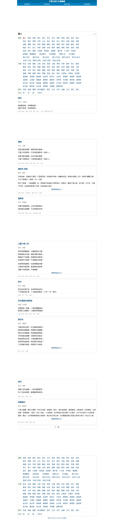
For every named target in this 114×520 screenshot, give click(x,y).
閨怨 (24, 48)
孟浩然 (45, 77)
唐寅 (23, 386)
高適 (72, 70)
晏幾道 (78, 80)
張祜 (72, 67)
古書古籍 (87, 4)
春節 (34, 51)
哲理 (77, 44)
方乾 (77, 70)
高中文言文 (76, 57)
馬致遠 (38, 83)
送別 (53, 44)
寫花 (72, 38)
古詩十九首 (27, 60)
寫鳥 (72, 41)
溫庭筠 (25, 80)
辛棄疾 (70, 73)
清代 (77, 89)
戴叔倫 (32, 86)
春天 (39, 38)
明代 (72, 89)
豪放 (72, 48)
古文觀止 (72, 54)
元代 (67, 89)
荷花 (24, 41)
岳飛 (48, 70)
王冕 (23, 146)
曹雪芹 (24, 323)
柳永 (29, 67)
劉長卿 (78, 77)
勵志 (72, 44)
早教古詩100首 (48, 111)
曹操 (24, 67)
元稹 (53, 64)
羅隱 (67, 67)
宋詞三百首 (56, 60)
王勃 (29, 70)
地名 (34, 44)
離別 (48, 44)
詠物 (34, 38)
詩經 (77, 48)
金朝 (63, 89)
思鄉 (58, 44)
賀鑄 (43, 73)
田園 (24, 44)
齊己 (72, 64)
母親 (43, 48)
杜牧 (43, 64)
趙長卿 (78, 83)
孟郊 (53, 67)
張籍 (39, 67)
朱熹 (67, 70)
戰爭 (53, 48)
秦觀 (24, 73)
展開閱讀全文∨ (57, 189)
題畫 (27, 163)
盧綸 (43, 70)
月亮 (39, 41)
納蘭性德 (59, 86)
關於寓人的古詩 (51, 518)
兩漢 (29, 89)
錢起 (58, 70)
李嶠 (29, 73)
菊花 (29, 41)
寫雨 (58, 38)
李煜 (58, 64)
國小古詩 (26, 57)
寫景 (29, 38)
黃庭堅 (72, 83)
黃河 (63, 41)
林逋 (23, 247)
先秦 (24, 89)
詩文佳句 (47, 4)
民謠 (24, 51)
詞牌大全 (62, 54)
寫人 (34, 48)
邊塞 (29, 44)
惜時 (63, 48)
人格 (42, 111)
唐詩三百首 (37, 60)
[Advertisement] (57, 18)
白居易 (63, 73)
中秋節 (73, 51)
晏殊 (39, 70)
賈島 (77, 64)
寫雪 (63, 38)
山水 (43, 41)
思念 (63, 44)
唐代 (48, 89)
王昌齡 (32, 80)
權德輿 (45, 83)
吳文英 (32, 83)
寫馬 (77, 41)
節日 (29, 51)
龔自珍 (24, 406)
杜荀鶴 (65, 80)
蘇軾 (34, 64)
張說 (48, 73)
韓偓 (63, 70)
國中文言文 (66, 57)
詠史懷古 (42, 54)
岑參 (63, 64)
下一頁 (57, 427)
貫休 (58, 67)
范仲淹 (58, 80)
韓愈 (67, 64)
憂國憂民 (33, 54)
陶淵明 (38, 77)
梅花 (77, 38)
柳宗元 (52, 77)
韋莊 (24, 70)
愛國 (43, 44)
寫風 (67, 38)
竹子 (23, 295)
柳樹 (34, 41)
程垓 (58, 73)
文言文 (39, 93)
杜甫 (29, 64)
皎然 (48, 67)
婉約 (67, 48)
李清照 (77, 73)
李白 (24, 64)
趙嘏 (34, 73)
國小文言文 (56, 57)
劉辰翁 (65, 83)
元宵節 (39, 51)
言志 (42, 163)
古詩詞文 (27, 4)
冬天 (53, 38)
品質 (38, 276)
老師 (39, 48)
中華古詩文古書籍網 (57, 1)
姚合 (34, 70)
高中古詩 (45, 57)
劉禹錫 (25, 77)
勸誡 (38, 314)
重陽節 (25, 54)
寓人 (38, 111)
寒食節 (46, 51)
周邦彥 (72, 80)
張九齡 (25, 86)
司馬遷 (52, 86)
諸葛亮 (52, 80)
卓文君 (38, 86)
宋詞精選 (52, 54)
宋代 (58, 89)
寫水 (53, 41)
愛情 (67, 44)
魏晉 (34, 89)
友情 (48, 48)
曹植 (43, 67)
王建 (77, 67)
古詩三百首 (46, 60)
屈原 (53, 70)
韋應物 (72, 77)
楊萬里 (45, 80)
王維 (39, 64)
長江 (58, 41)
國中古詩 (36, 57)
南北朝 (39, 89)
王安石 (58, 77)
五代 (53, 89)
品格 (27, 396)
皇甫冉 (52, 83)
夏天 (43, 38)
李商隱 (32, 77)
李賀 (34, 67)
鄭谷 (39, 73)
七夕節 (66, 51)
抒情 (39, 44)
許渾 (63, 67)
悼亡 (29, 48)
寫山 (48, 41)
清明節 (53, 51)
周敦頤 (45, 86)
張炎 (53, 73)
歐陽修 (65, 77)
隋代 (43, 89)
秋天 (48, 38)
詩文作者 (67, 4)
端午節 (59, 51)
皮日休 (25, 83)
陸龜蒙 (38, 80)
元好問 (24, 304)
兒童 (67, 41)
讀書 (58, 48)
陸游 (48, 64)
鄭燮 (23, 286)
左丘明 (58, 83)
